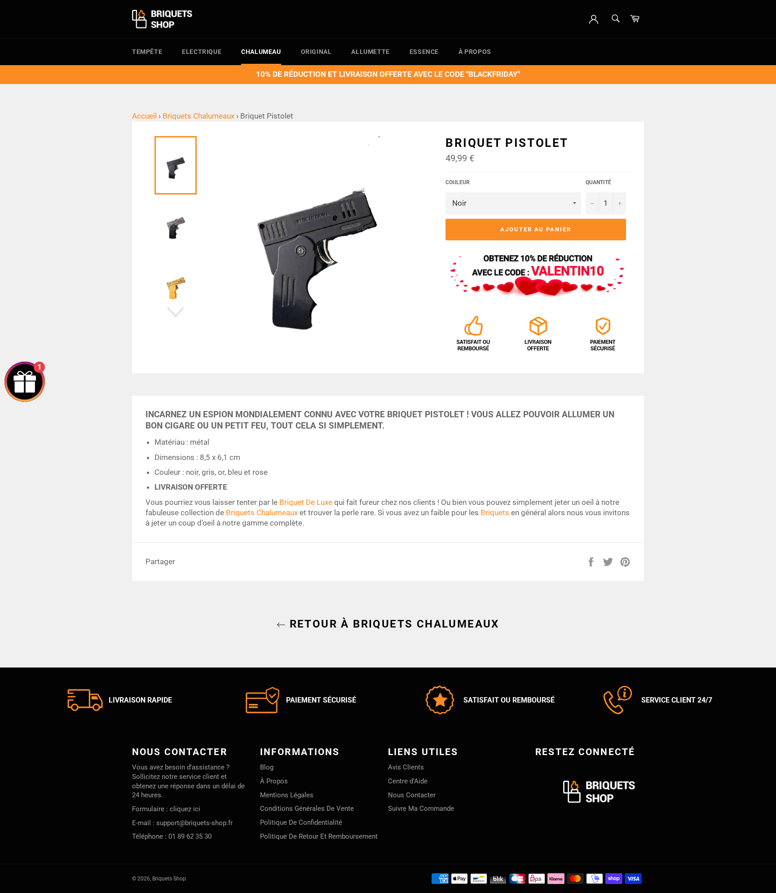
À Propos (475, 51)
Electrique (201, 51)
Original (316, 51)
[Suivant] (175, 312)
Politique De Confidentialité (301, 822)
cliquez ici (185, 809)
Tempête (147, 51)
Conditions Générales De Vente (307, 809)
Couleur (457, 182)
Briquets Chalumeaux (198, 115)
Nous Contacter (412, 795)
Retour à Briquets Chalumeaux (392, 624)
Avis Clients (406, 767)
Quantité (598, 182)
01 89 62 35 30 (190, 836)
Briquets (495, 512)
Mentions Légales (286, 795)
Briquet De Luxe (305, 502)
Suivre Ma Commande (421, 809)
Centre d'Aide (408, 781)
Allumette (370, 51)
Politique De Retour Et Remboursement (319, 836)
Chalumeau (261, 51)
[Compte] (593, 18)
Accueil (144, 115)
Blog (266, 767)
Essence (424, 51)
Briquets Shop (169, 878)
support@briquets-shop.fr (194, 823)
